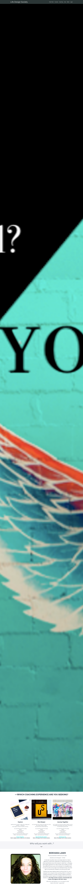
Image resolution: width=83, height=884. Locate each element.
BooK (68, 1)
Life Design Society (19, 2)
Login (71, 1)
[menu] (60, 2)
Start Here (51, 1)
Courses (56, 1)
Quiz (65, 1)
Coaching (61, 1)
